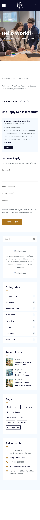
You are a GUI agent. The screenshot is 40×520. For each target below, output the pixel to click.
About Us (11, 515)
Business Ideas (12, 296)
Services (20, 515)
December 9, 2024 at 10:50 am (14, 124)
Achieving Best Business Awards (22, 373)
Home (6, 38)
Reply (8, 147)
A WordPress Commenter (17, 121)
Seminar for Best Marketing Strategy (23, 383)
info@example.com (17, 457)
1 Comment (25, 78)
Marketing (10, 321)
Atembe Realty (23, 509)
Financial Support (13, 308)
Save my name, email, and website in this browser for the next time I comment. (19, 211)
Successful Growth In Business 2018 (24, 363)
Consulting (10, 302)
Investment (10, 315)
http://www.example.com (20, 466)
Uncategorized (12, 340)
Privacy (29, 515)
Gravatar (7, 142)
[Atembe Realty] (20, 5)
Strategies (10, 333)
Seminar (9, 327)
